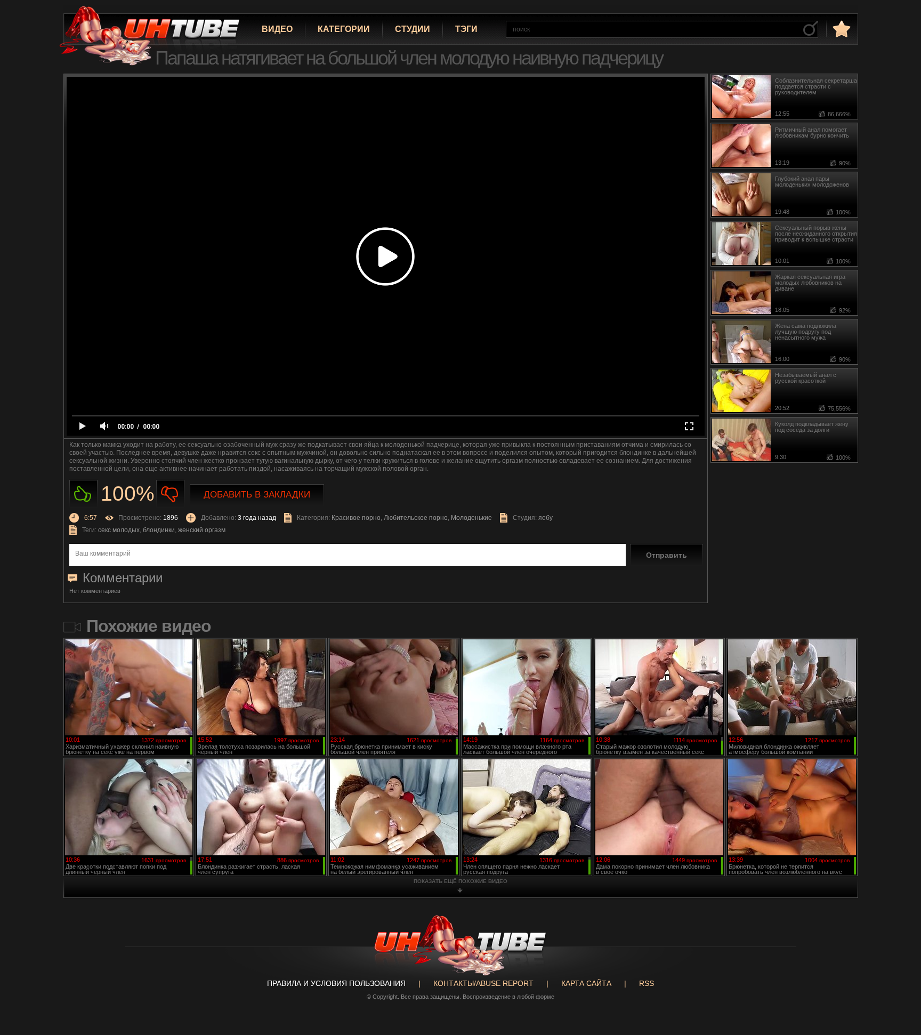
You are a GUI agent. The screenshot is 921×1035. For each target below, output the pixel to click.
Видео (277, 29)
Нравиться (83, 494)
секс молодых (119, 530)
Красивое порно (356, 517)
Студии (412, 29)
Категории (344, 29)
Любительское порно (416, 517)
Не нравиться (170, 494)
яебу (545, 517)
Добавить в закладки (257, 495)
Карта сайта (586, 983)
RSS (646, 983)
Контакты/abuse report (483, 983)
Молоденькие (471, 517)
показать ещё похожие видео (460, 881)
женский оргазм (201, 530)
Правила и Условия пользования (336, 983)
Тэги (466, 29)
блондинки (159, 530)
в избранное (840, 28)
